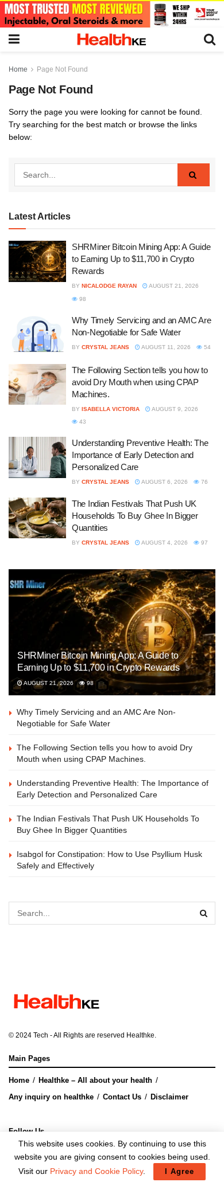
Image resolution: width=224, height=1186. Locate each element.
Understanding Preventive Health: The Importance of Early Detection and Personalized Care (140, 455)
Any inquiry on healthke (51, 1097)
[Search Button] (193, 174)
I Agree (179, 1171)
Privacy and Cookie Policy (96, 1171)
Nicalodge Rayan (109, 286)
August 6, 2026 (164, 482)
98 (82, 299)
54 (206, 347)
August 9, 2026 (174, 409)
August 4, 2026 (164, 542)
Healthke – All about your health (95, 1080)
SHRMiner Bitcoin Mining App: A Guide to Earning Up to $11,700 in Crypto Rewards (141, 259)
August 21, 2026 (173, 286)
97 (203, 542)
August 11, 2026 (165, 347)
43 (82, 421)
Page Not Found (62, 69)
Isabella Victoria (111, 409)
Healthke (140, 1035)
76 (203, 482)
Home (18, 69)
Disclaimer (169, 1097)
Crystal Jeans (105, 347)
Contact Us (122, 1097)
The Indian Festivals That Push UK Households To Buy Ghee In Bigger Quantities (135, 516)
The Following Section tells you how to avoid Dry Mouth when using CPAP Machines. (140, 382)
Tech (40, 1035)
